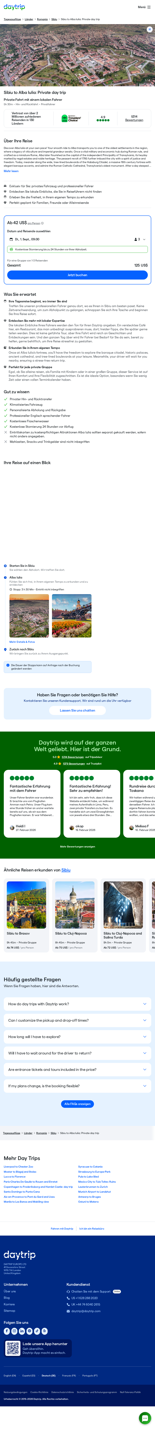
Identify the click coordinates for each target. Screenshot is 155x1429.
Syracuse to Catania (90, 1166)
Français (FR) (69, 1375)
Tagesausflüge (12, 19)
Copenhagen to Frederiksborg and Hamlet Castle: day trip (38, 1186)
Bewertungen (134, 120)
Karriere (9, 1304)
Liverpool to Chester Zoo (18, 1166)
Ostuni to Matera (88, 1201)
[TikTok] (37, 1331)
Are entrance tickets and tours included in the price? (52, 1069)
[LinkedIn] (22, 1331)
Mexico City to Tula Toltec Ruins (97, 1181)
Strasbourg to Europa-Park (94, 1171)
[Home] (14, 7)
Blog (7, 1297)
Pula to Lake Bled (88, 1176)
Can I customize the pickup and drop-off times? (48, 1020)
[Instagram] (14, 1331)
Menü (142, 7)
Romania (42, 19)
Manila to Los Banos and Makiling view (26, 1201)
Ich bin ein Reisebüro (91, 1228)
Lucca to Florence (15, 1176)
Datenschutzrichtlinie (62, 1392)
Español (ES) (28, 1375)
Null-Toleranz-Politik (130, 1392)
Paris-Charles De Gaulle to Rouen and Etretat (30, 1181)
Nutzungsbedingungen (15, 1392)
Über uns (10, 1291)
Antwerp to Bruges (89, 1196)
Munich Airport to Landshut (94, 1191)
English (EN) (10, 1375)
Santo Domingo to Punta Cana (22, 1191)
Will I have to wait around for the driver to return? (49, 1053)
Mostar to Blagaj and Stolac (20, 1171)
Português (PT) (90, 1375)
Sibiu (54, 19)
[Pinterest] (29, 1331)
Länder (29, 19)
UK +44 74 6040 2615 (85, 1304)
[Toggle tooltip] (42, 223)
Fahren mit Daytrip (62, 1228)
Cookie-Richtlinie (39, 1392)
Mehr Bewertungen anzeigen (77, 846)
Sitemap (9, 1310)
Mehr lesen (11, 171)
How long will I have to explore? (34, 1037)
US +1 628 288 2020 (84, 1298)
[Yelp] (45, 1331)
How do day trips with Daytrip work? (38, 1004)
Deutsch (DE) (49, 1375)
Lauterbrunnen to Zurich (93, 1186)
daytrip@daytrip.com (86, 1311)
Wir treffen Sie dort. (53, 569)
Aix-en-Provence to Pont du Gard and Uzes (29, 1196)
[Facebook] (7, 1331)
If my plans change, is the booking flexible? (44, 1086)
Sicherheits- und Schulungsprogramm (97, 1392)
